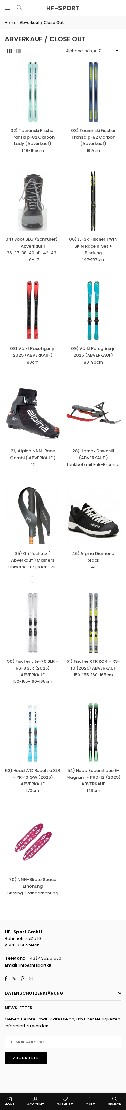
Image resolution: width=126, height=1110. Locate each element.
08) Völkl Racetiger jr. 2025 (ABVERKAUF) (32, 351)
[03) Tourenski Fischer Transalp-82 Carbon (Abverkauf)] (93, 92)
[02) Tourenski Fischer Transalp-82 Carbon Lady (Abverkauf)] (32, 92)
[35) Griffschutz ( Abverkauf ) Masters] (32, 515)
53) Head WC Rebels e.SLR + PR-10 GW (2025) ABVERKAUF (32, 777)
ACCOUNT (35, 1104)
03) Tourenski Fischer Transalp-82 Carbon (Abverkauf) (93, 137)
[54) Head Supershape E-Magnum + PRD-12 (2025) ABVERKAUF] (93, 732)
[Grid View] (9, 51)
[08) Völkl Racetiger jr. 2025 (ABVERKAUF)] (32, 310)
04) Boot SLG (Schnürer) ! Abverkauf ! (32, 242)
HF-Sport (63, 8)
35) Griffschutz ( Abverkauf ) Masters (32, 556)
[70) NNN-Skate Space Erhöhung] (32, 841)
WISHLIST (65, 1104)
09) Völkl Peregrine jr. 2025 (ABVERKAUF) (93, 351)
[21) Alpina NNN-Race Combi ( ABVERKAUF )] (32, 413)
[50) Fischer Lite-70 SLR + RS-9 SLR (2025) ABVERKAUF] (32, 623)
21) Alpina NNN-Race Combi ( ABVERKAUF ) (33, 454)
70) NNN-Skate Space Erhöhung (32, 882)
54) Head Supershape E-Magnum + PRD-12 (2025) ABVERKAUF (93, 777)
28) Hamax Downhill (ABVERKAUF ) (93, 454)
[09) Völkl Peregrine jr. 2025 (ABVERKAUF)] (93, 310)
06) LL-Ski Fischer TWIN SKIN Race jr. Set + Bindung (93, 246)
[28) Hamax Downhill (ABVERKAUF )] (93, 413)
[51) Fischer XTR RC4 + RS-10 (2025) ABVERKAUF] (93, 623)
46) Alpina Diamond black (93, 556)
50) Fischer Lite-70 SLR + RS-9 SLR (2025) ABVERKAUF (32, 668)
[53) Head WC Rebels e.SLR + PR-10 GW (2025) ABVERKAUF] (32, 732)
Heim (10, 22)
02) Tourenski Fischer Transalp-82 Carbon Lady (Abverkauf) (32, 137)
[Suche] (19, 8)
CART (90, 1104)
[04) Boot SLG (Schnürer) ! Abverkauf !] (32, 201)
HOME (9, 1104)
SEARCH (114, 1104)
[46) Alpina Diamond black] (93, 515)
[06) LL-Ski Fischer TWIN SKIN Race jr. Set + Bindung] (93, 201)
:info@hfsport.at (34, 965)
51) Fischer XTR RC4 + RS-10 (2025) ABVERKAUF (93, 664)
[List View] (18, 51)
